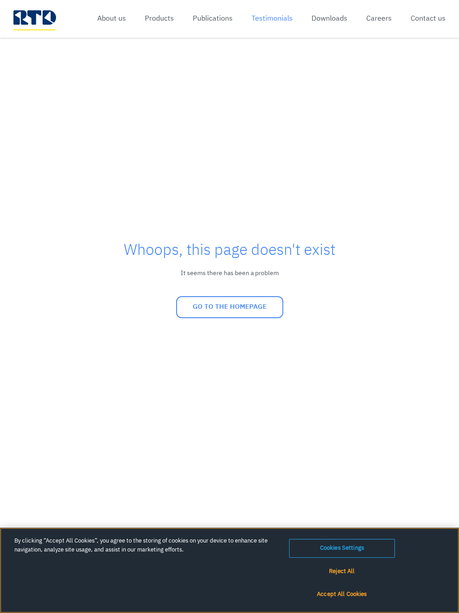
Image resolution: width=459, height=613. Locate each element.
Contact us (428, 18)
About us (111, 18)
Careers (379, 18)
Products (159, 18)
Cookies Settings (342, 548)
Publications (213, 18)
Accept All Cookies (342, 594)
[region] (229, 570)
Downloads (329, 18)
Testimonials (272, 18)
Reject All (342, 571)
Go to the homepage (230, 306)
